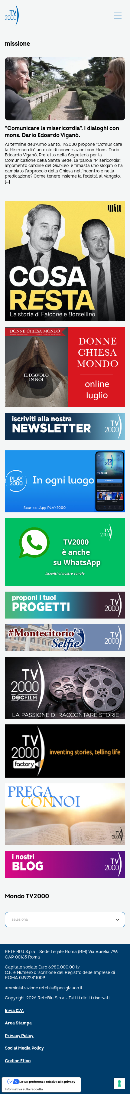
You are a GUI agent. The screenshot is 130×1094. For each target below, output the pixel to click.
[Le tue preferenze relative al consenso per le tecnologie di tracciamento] (119, 1083)
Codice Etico (18, 1060)
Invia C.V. (14, 1010)
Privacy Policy (19, 1035)
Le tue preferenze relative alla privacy (47, 1081)
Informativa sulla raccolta (24, 1089)
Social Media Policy (24, 1048)
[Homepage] (12, 15)
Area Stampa (18, 1023)
